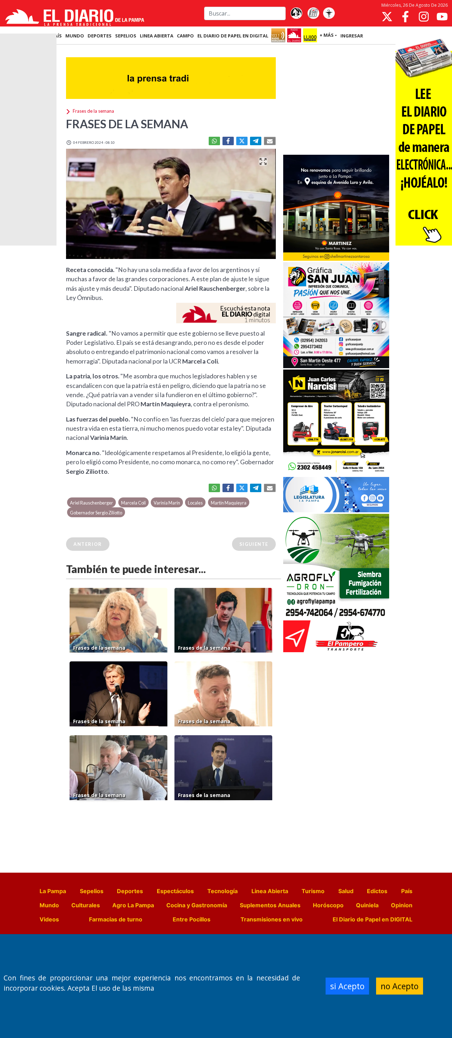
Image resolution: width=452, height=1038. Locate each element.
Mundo (49, 905)
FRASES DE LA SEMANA (127, 124)
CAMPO (185, 36)
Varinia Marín (167, 503)
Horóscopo (328, 905)
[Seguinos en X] (387, 16)
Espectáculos (175, 891)
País (406, 891)
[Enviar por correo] (270, 141)
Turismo (313, 891)
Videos (49, 919)
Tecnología (222, 891)
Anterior (87, 544)
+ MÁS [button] (327, 35)
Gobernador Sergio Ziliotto (96, 512)
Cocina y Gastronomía (196, 905)
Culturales (85, 905)
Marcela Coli (133, 503)
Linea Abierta (269, 891)
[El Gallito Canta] (296, 13)
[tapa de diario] (313, 13)
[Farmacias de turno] (329, 13)
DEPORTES (100, 36)
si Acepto (347, 986)
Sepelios (91, 891)
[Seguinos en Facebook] (405, 16)
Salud (345, 891)
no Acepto (399, 986)
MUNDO (74, 36)
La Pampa (53, 891)
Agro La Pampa (133, 905)
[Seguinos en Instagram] (423, 16)
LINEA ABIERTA (156, 36)
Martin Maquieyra (228, 503)
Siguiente (253, 544)
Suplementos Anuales (270, 905)
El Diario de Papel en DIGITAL (232, 36)
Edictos (377, 891)
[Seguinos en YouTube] (442, 16)
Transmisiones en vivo (271, 919)
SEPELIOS (125, 36)
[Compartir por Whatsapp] (214, 141)
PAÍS (57, 36)
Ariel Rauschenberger (91, 503)
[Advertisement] (336, 100)
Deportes (130, 891)
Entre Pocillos (191, 919)
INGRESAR (351, 36)
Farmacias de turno (115, 919)
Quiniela (367, 905)
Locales (195, 503)
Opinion (401, 905)
